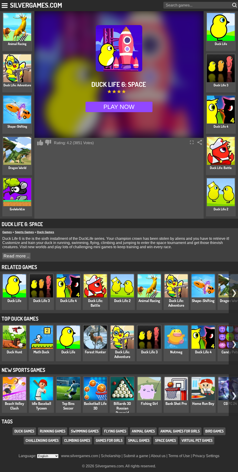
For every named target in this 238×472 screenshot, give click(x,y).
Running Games (52, 431)
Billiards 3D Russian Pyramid (122, 408)
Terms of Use (179, 456)
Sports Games (24, 232)
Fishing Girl (149, 403)
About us (158, 456)
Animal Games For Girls (180, 431)
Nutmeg (176, 352)
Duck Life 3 (41, 300)
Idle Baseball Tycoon (41, 405)
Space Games (165, 440)
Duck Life (14, 300)
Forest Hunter (95, 352)
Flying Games (115, 431)
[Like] (40, 143)
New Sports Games (23, 370)
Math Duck (41, 352)
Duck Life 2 (122, 300)
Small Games (138, 440)
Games (7, 232)
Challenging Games (42, 440)
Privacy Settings (206, 456)
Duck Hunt (14, 352)
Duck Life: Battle (95, 303)
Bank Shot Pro (176, 403)
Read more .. (16, 256)
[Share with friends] (200, 142)
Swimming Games (85, 431)
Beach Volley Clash (14, 405)
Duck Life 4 (68, 300)
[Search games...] (235, 5)
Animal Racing (149, 300)
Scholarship (111, 456)
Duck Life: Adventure (176, 303)
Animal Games (143, 431)
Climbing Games (77, 440)
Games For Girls (109, 440)
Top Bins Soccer (68, 405)
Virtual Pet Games (197, 440)
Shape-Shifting (203, 300)
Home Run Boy (203, 403)
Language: (28, 456)
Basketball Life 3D (95, 405)
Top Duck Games (20, 318)
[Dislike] (48, 143)
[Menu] (5, 4)
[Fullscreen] (192, 142)
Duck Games (45, 232)
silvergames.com (36, 5)
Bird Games (214, 431)
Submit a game (135, 456)
